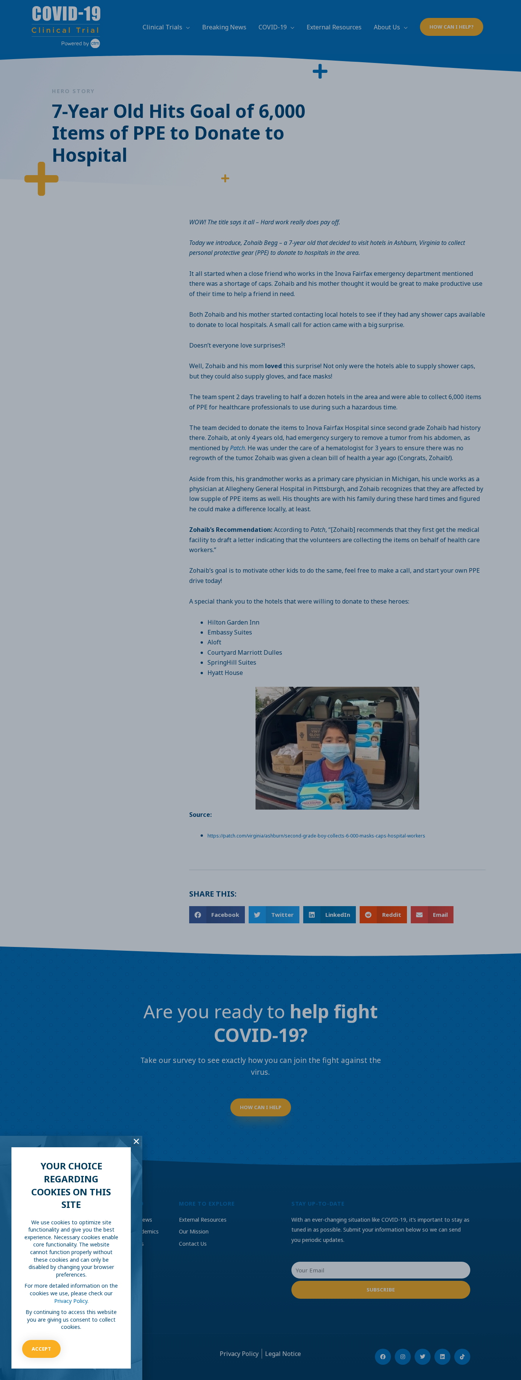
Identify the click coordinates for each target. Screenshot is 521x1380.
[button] (136, 1141)
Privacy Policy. (71, 1300)
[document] (260, 690)
